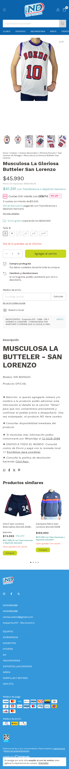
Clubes (6, 31)
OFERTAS (8, 648)
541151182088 (10, 605)
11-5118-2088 (51, 438)
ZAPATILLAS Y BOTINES (15, 678)
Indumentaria (38, 31)
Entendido (43, 763)
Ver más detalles (11, 213)
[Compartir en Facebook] (9, 470)
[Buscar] (62, 23)
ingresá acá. (59, 748)
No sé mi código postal (14, 303)
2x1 (4, 654)
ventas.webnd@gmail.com (18, 617)
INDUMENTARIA (11, 660)
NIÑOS (6, 672)
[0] (64, 10)
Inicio (5, 153)
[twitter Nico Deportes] (18, 593)
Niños (53, 31)
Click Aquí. (22, 461)
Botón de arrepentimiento (16, 751)
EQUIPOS (8, 631)
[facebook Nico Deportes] (11, 593)
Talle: (7, 228)
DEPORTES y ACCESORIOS (17, 666)
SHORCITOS (9, 643)
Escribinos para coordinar (24, 452)
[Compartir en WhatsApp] (4, 470)
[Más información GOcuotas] (55, 196)
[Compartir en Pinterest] (19, 470)
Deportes (20, 31)
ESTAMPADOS (10, 637)
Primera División (48, 153)
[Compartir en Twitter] (14, 470)
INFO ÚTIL (8, 683)
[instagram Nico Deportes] (4, 593)
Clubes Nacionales (28, 153)
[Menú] (4, 9)
